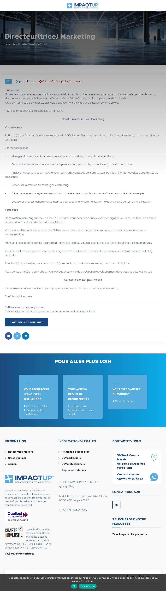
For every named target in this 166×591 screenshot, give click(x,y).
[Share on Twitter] (17, 336)
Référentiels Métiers (20, 451)
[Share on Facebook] (8, 336)
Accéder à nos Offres (38, 406)
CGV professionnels (73, 464)
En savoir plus (79, 406)
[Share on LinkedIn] (25, 336)
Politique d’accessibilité (76, 451)
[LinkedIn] (116, 505)
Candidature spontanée (26, 322)
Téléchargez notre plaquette (129, 534)
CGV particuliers (71, 458)
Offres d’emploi (17, 458)
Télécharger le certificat (19, 553)
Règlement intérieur (74, 470)
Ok (74, 586)
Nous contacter (124, 401)
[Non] (162, 582)
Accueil (12, 464)
